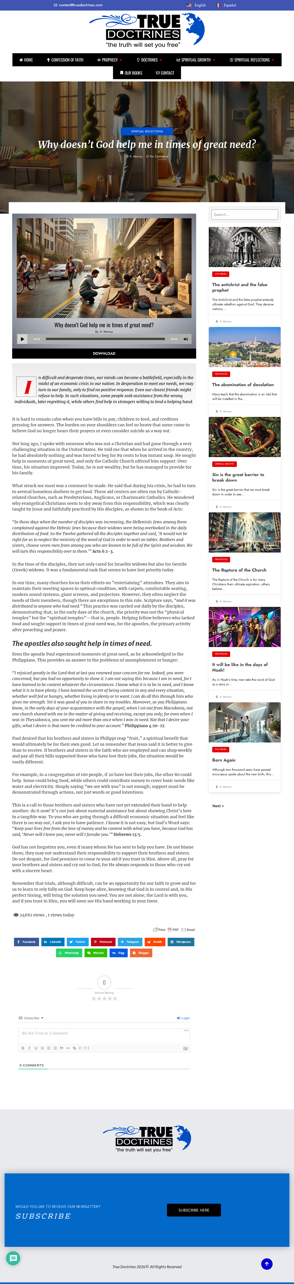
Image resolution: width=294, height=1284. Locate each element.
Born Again (223, 760)
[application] (104, 338)
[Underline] (36, 1048)
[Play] (22, 339)
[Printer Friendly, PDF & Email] (174, 929)
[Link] (74, 1048)
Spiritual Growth (224, 464)
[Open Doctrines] (161, 60)
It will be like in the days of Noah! (240, 667)
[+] (86, 1048)
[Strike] (42, 1048)
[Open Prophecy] (121, 60)
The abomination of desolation (243, 384)
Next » (218, 806)
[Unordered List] (55, 1048)
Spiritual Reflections (147, 131)
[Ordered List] (48, 1048)
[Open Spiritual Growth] (214, 60)
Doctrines (220, 274)
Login (185, 1018)
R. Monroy (225, 321)
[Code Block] (68, 1048)
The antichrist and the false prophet (239, 287)
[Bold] (23, 1048)
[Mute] (186, 339)
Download (104, 353)
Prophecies (221, 374)
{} (80, 1048)
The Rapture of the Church (239, 570)
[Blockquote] (61, 1048)
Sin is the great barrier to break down (238, 477)
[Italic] (29, 1048)
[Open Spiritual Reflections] (273, 60)
